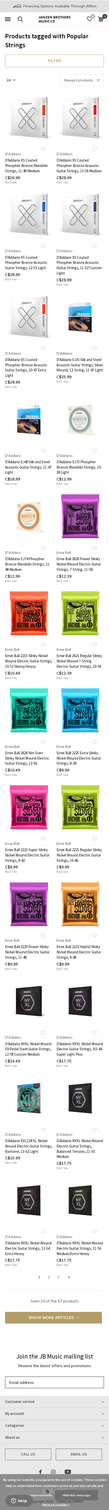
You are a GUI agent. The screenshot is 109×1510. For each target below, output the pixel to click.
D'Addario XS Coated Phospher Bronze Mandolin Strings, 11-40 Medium (26, 165)
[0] (100, 19)
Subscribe (89, 1382)
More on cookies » (55, 1504)
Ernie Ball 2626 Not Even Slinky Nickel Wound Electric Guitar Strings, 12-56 (27, 758)
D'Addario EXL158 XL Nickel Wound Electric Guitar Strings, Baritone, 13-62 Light (28, 1146)
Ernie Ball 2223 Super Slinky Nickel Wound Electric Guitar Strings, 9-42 (27, 855)
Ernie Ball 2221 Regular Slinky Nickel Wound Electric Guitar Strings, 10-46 (79, 855)
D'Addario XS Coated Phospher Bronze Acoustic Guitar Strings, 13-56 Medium (79, 165)
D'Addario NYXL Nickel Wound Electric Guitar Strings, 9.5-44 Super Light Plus (80, 1049)
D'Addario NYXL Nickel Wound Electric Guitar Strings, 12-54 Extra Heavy (28, 1248)
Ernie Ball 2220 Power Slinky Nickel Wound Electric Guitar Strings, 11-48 (27, 952)
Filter (54, 60)
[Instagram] (53, 1472)
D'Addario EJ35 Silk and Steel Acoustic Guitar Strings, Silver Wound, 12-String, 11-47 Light (80, 365)
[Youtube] (68, 1472)
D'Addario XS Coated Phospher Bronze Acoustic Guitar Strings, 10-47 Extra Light (26, 367)
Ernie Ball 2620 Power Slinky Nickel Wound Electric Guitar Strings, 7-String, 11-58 (79, 564)
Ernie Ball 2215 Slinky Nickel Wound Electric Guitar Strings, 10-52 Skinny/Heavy (28, 661)
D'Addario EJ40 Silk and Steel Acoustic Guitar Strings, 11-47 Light (28, 467)
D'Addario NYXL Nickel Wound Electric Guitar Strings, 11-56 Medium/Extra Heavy (80, 1248)
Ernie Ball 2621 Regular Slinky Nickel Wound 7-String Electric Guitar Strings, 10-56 (79, 661)
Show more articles (52, 1317)
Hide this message (76, 1495)
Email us (79, 1454)
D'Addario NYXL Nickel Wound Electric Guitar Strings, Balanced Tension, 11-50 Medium (80, 1148)
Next (69, 1277)
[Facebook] (40, 1472)
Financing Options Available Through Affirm (59, 6)
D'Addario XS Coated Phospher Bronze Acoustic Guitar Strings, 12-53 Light (26, 262)
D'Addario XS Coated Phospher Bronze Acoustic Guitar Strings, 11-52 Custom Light (79, 265)
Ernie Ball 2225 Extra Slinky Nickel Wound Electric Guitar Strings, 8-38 (79, 758)
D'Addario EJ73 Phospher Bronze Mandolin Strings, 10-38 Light (79, 467)
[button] (7, 19)
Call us (28, 1454)
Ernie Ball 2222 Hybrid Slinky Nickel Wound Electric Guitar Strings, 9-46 (79, 952)
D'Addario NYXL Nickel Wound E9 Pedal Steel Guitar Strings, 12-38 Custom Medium (28, 1049)
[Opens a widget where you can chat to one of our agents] (19, 1501)
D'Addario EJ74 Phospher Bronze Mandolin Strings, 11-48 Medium (27, 564)
